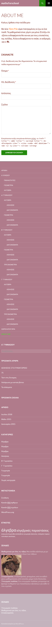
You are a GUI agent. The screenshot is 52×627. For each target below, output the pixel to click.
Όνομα (5, 70)
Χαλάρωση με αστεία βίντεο (12, 382)
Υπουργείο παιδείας (9, 581)
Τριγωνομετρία (10, 265)
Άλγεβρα (7, 190)
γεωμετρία (27, 534)
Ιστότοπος (6, 93)
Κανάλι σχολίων (9, 507)
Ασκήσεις (10, 205)
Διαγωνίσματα (12, 210)
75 (2, 373)
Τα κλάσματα (6, 387)
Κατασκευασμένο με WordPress (12, 624)
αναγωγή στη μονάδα (8, 534)
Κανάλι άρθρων (9, 502)
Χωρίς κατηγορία (8, 329)
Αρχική (4, 170)
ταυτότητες (12, 536)
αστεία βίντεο (19, 534)
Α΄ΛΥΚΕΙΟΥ (5, 175)
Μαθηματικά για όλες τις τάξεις (13, 551)
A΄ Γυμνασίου (6, 195)
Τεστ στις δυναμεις (9, 377)
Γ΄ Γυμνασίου (6, 280)
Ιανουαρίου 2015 (8, 424)
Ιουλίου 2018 (6, 414)
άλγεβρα (8, 530)
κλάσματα (41, 534)
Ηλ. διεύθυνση (8, 82)
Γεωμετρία (8, 185)
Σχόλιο (4, 104)
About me (5, 334)
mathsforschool (10, 3)
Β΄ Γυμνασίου (6, 230)
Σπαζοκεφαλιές (7, 613)
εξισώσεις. (34, 534)
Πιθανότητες (9, 180)
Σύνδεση (5, 498)
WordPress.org (7, 512)
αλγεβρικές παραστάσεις (33, 530)
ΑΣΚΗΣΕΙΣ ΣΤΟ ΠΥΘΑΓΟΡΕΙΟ (14, 368)
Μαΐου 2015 (6, 419)
